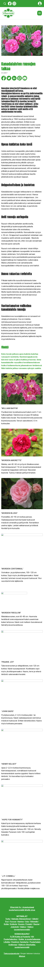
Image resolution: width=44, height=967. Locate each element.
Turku (7, 919)
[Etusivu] (19, 13)
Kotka (6, 924)
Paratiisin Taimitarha (19, 942)
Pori (7, 921)
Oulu (27, 921)
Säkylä (35, 919)
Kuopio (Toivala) (25, 924)
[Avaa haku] (4, 3)
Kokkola (13, 924)
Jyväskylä (15, 927)
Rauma (36, 924)
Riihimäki (34, 921)
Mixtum (22, 956)
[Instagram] (14, 3)
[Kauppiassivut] (40, 3)
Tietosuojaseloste (11, 953)
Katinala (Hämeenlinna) (21, 919)
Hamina (20, 921)
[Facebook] (10, 3)
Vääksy (23, 927)
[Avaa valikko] (39, 13)
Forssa (13, 921)
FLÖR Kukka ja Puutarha (20, 937)
